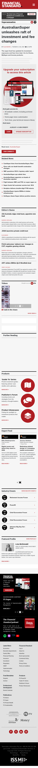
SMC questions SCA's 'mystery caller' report (19, 171)
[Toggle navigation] (33, 4)
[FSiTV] (33, 283)
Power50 (13, 501)
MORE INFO (5, 389)
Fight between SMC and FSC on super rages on (20, 182)
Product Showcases (10, 410)
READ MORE (5, 474)
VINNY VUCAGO (6, 267)
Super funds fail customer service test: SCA (19, 185)
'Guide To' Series (9, 380)
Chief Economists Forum (18, 509)
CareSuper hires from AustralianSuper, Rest (18, 163)
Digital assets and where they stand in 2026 (8, 459)
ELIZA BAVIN (7, 47)
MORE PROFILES (31, 535)
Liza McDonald (22, 541)
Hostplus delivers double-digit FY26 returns (19, 188)
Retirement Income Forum (19, 494)
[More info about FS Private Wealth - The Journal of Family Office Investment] (30, 599)
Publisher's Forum (10, 395)
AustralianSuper (15, 147)
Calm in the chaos (10, 310)
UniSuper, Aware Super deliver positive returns (20, 196)
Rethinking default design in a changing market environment (27, 459)
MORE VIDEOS (32, 313)
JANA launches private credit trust (15, 231)
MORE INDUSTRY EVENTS (29, 487)
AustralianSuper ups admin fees (15, 174)
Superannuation (9, 22)
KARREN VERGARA (7, 220)
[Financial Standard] (12, 4)
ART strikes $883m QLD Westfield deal (16, 263)
